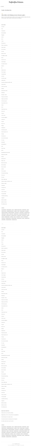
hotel (18, 211)
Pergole (2, 121)
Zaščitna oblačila (3, 199)
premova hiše (19, 215)
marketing (26, 211)
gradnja (15, 211)
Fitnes (2, 57)
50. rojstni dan (4, 209)
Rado (2, 146)
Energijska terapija (4, 55)
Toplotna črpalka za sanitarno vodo (6, 181)
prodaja (28, 215)
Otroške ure (3, 119)
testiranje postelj (8, 218)
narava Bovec (17, 212)
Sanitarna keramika (4, 154)
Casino (2, 41)
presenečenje (24, 215)
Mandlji (2, 88)
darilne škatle (24, 209)
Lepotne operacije (4, 86)
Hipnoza (2, 65)
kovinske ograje (22, 211)
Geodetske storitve (4, 63)
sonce (15, 216)
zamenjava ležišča (8, 219)
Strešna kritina (3, 164)
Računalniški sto (3, 144)
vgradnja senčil (27, 218)
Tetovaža (2, 177)
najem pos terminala (4, 212)
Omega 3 (2, 113)
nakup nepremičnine (11, 212)
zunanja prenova (14, 219)
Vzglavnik (2, 197)
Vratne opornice (3, 191)
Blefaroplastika (3, 32)
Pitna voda (3, 123)
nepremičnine (22, 212)
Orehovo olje (3, 115)
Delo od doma (3, 49)
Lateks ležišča (3, 84)
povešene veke (8, 215)
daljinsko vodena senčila (18, 209)
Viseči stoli (3, 189)
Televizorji (3, 175)
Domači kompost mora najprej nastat (6, 416)
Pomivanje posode (4, 129)
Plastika (2, 125)
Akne (2, 13)
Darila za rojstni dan (4, 45)
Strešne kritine (3, 369)
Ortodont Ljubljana (4, 117)
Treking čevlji (3, 187)
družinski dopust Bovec (10, 211)
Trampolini (3, 185)
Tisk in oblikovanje (4, 179)
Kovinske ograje (3, 78)
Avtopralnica (3, 30)
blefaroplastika (9, 209)
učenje (23, 218)
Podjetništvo (3, 127)
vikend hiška (3, 219)
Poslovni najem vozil (4, 131)
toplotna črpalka (14, 218)
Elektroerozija (3, 53)
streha (22, 216)
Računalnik (3, 142)
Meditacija (2, 92)
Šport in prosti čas (4, 162)
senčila (3, 216)
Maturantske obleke (4, 90)
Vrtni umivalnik (3, 193)
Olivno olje (3, 111)
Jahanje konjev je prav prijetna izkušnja (7, 412)
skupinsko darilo (7, 216)
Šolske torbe (3, 160)
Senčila (2, 156)
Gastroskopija (3, 61)
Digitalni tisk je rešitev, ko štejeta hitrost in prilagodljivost (10, 414)
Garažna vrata (3, 59)
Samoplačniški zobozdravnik (5, 152)
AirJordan (2, 26)
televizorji (3, 218)
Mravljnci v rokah (4, 94)
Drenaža (2, 51)
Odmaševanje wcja (4, 109)
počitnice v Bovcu (13, 215)
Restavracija (3, 148)
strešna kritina (26, 216)
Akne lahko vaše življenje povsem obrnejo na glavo (13, 15)
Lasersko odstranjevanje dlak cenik (6, 82)
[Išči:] (30, 6)
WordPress (13, 445)
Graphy (18, 445)
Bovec (13, 209)
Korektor (2, 76)
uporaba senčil (19, 218)
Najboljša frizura (16, 2)
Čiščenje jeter (3, 43)
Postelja (2, 336)
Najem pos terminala (4, 96)
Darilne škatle (3, 47)
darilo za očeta (4, 211)
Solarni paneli (3, 158)
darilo (28, 209)
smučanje (11, 216)
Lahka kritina (3, 80)
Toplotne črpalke (3, 183)
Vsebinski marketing (4, 195)
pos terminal (3, 215)
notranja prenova (26, 212)
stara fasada (18, 216)
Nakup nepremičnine (4, 98)
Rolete (2, 150)
